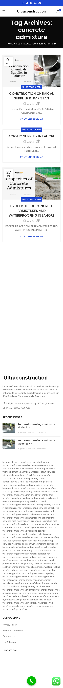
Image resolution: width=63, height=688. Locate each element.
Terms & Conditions (13, 630)
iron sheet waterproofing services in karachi (35, 497)
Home (10, 44)
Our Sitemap (9, 642)
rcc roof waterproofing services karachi (34, 507)
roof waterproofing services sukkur (37, 570)
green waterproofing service (25, 491)
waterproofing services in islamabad (33, 599)
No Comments (39, 432)
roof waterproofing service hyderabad (32, 527)
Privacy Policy (10, 624)
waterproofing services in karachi (20, 602)
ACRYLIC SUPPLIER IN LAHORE (31, 136)
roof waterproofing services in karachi (31, 550)
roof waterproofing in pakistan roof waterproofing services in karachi (31, 524)
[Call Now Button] (31, 680)
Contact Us (9, 636)
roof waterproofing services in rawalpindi (34, 563)
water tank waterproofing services (21, 579)
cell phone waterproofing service (29, 478)
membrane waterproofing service (20, 501)
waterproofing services (30, 592)
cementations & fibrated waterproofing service (27, 481)
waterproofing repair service (35, 586)
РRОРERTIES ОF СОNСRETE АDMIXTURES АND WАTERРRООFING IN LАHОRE (31, 211)
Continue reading (31, 119)
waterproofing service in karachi (19, 589)
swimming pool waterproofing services (23, 573)
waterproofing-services (15, 609)
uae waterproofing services (40, 576)
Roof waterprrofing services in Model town (36, 425)
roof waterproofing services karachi (21, 566)
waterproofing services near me (36, 606)
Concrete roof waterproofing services (22, 484)
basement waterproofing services (20, 462)
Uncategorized (31, 87)
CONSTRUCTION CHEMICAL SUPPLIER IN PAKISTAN (31, 96)
